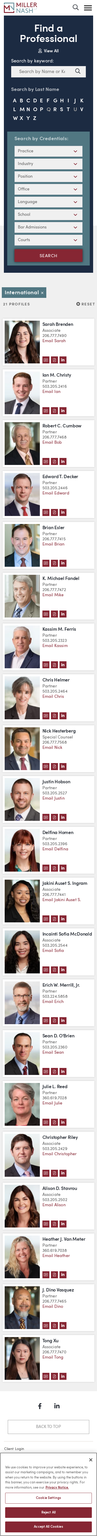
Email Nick (52, 748)
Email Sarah (54, 341)
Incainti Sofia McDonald (67, 934)
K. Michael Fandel (60, 579)
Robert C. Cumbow (62, 426)
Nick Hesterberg (59, 731)
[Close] (90, 1460)
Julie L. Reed (55, 1087)
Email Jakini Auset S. (61, 900)
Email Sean (53, 1053)
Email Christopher (59, 1154)
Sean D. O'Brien (58, 1036)
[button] (88, 7)
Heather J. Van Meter (63, 1239)
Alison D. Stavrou (59, 1189)
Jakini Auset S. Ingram (64, 883)
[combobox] (42, 71)
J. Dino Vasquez (58, 1290)
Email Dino (52, 1307)
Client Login (14, 1449)
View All (51, 51)
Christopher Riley (60, 1138)
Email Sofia (53, 951)
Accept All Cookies (48, 1526)
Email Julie (52, 1103)
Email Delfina (55, 849)
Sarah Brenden (57, 324)
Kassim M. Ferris (59, 629)
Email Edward (55, 493)
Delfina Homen (57, 833)
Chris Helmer (56, 680)
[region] (48, 1494)
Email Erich (53, 1002)
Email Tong (53, 1357)
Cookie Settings (48, 1498)
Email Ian (51, 392)
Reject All (48, 1512)
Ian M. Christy (56, 375)
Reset (87, 304)
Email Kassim (55, 646)
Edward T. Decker (60, 477)
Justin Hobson (56, 782)
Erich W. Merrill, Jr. (61, 985)
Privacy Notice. (57, 1487)
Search (48, 256)
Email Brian (53, 544)
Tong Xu (50, 1341)
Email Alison (54, 1205)
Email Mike (53, 595)
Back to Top (48, 1427)
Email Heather (56, 1256)
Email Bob (52, 443)
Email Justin (53, 798)
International (25, 293)
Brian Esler (53, 528)
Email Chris (53, 697)
